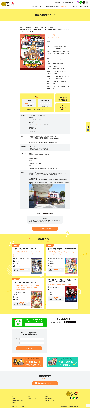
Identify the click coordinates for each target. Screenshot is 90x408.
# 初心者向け (57, 35)
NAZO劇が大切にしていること (52, 6)
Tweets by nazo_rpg (53, 327)
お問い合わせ (47, 394)
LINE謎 (13, 402)
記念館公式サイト (39, 124)
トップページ (14, 392)
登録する (29, 348)
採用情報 (23, 406)
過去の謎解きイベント (77, 6)
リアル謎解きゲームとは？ (37, 6)
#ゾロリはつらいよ (47, 213)
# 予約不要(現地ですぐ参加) (52, 37)
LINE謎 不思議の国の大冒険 (17, 400)
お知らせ (86, 6)
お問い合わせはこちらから (46, 383)
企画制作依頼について (69, 2)
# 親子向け (64, 35)
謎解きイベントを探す (65, 6)
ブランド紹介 (30, 396)
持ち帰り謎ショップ (58, 2)
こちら (46, 109)
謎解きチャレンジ (15, 398)
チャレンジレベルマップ (33, 398)
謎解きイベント (15, 396)
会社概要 (46, 396)
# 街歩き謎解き (50, 35)
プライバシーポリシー (15, 406)
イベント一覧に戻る (45, 229)
